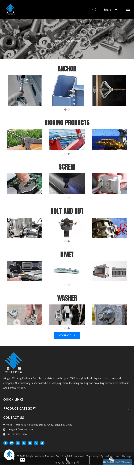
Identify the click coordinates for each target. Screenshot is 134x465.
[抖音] (42, 442)
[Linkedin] (11, 442)
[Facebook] (5, 442)
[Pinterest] (36, 442)
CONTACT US (67, 335)
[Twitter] (18, 442)
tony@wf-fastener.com (20, 429)
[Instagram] (30, 442)
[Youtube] (24, 442)
